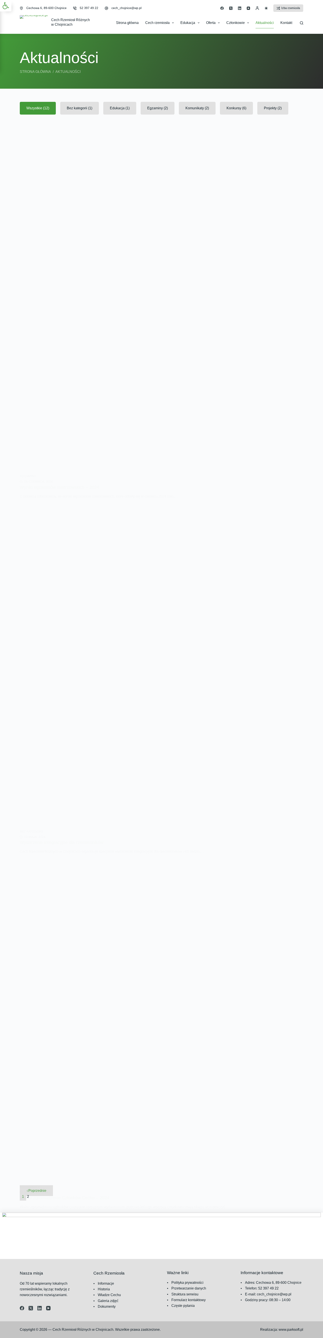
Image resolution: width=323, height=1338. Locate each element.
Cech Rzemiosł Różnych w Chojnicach (83, 1329)
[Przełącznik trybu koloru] (266, 8)
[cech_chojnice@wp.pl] (106, 8)
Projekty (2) (273, 108)
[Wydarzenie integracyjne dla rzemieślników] (161, 664)
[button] (5, 5)
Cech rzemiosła (157, 23)
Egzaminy (28, 476)
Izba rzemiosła (290, 8)
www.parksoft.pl (291, 1329)
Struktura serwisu (184, 1294)
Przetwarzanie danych (188, 1288)
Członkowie (235, 23)
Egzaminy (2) (157, 108)
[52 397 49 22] (74, 8)
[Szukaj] (301, 23)
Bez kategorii (31, 831)
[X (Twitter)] (230, 8)
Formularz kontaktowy (188, 1300)
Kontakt (286, 23)
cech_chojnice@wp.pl (126, 8)
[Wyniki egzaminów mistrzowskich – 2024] (161, 308)
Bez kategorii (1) (79, 108)
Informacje (106, 1283)
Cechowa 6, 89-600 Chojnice (46, 8)
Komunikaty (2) (197, 108)
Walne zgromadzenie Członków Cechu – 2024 (64, 1197)
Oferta (211, 23)
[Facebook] (222, 8)
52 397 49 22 (89, 8)
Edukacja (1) (120, 108)
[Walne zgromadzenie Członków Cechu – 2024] (161, 1019)
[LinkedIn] (239, 8)
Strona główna (127, 23)
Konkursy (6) (236, 108)
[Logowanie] (257, 8)
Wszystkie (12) (37, 108)
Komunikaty (30, 1187)
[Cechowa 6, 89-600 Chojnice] (21, 8)
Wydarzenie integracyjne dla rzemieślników (61, 842)
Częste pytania (183, 1305)
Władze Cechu (109, 1295)
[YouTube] (248, 8)
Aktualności (265, 23)
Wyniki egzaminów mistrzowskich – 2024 (59, 487)
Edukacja (187, 23)
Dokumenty (107, 1306)
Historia (104, 1289)
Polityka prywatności (187, 1282)
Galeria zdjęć (108, 1301)
